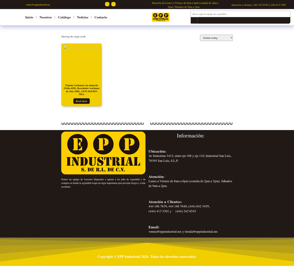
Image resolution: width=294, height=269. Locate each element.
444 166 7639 (158, 206)
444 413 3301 (278, 5)
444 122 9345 (260, 5)
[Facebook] (107, 4)
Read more (81, 101)
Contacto (100, 17)
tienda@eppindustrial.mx (201, 231)
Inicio (29, 17)
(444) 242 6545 (185, 211)
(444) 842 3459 (198, 206)
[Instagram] (113, 4)
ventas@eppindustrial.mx (37, 4)
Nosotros (46, 17)
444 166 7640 (177, 206)
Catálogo (64, 17)
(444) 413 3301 (159, 211)
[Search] (194, 20)
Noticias (82, 17)
